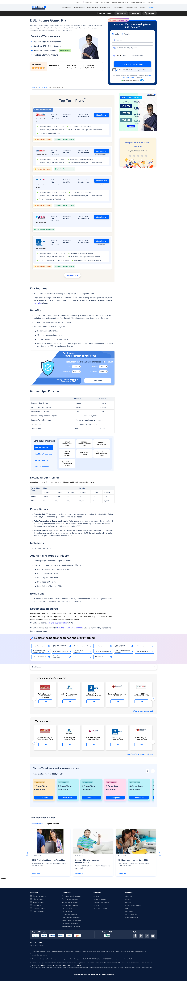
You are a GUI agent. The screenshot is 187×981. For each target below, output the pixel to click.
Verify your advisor (131, 914)
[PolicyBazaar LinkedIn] (147, 936)
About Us (128, 896)
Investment (37, 905)
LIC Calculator (99, 657)
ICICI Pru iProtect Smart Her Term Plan (48, 860)
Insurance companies (101, 902)
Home (33, 87)
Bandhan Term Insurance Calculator (117, 695)
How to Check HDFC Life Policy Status (101, 453)
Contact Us (151, 2)
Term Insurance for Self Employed (122, 651)
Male (117, 34)
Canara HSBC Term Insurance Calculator (141, 695)
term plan (38, 303)
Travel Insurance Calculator (71, 920)
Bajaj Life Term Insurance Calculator (93, 695)
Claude (136, 13)
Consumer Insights (100, 908)
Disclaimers (36, 667)
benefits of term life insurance (69, 628)
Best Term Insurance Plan (59, 646)
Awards (96, 905)
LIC (75, 657)
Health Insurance (39, 908)
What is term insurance (142, 711)
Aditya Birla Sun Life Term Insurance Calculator (45, 695)
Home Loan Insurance (39, 657)
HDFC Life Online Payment (84, 453)
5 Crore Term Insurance (112, 788)
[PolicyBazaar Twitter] (141, 936)
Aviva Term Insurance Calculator (69, 695)
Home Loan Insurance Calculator (60, 656)
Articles (96, 896)
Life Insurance (140, 646)
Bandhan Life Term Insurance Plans (141, 738)
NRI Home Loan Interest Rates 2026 (133, 860)
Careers (128, 902)
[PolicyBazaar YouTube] (153, 936)
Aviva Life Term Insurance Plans (69, 738)
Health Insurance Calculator (71, 917)
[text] (146, 155)
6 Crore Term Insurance (136, 788)
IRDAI (32, 946)
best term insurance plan (56, 623)
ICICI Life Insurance (42, 467)
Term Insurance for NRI (81, 646)
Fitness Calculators (71, 899)
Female (127, 34)
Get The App (88, 2)
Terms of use (131, 77)
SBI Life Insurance (41, 460)
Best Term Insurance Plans (142, 754)
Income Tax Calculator (70, 902)
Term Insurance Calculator (120, 646)
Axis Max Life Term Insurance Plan (93, 738)
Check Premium (101, 115)
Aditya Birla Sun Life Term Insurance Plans (45, 738)
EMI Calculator (67, 908)
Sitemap (128, 899)
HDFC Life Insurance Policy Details (67, 443)
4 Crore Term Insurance (88, 788)
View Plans (98, 381)
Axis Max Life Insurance (43, 454)
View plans (43, 797)
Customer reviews (100, 899)
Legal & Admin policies (133, 905)
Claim (78, 2)
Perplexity (151, 13)
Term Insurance (42, 87)
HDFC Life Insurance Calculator (67, 453)
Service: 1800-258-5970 (120, 2)
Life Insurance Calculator (78, 651)
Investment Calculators (73, 896)
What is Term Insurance (60, 651)
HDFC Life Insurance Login (101, 443)
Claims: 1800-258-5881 (138, 2)
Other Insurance (38, 911)
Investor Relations (131, 917)
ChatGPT (122, 13)
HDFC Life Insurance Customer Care (84, 443)
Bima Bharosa (39, 946)
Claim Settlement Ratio (143, 651)
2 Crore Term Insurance (102, 651)
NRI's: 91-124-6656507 (102, 2)
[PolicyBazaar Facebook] (135, 936)
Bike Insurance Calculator (71, 926)
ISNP (127, 908)
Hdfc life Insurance (41, 447)
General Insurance (39, 896)
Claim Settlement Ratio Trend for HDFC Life (67, 463)
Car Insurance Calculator (70, 923)
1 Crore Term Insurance (40, 646)
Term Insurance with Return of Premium (39, 651)
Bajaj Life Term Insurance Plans (117, 738)
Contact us (129, 911)
